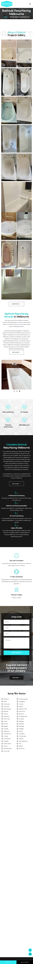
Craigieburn (22, 701)
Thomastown (7, 733)
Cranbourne (7, 703)
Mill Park (6, 710)
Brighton (6, 725)
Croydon (21, 703)
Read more (15, 677)
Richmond (6, 715)
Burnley (21, 745)
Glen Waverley (7, 708)
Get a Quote (25, 962)
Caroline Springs (23, 698)
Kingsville (6, 740)
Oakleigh (21, 728)
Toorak (5, 745)
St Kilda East (7, 738)
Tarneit (5, 720)
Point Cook (22, 710)
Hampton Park (23, 708)
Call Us (8, 962)
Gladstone (6, 730)
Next (29, 374)
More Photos (15, 304)
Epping (21, 706)
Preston (6, 713)
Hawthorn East (8, 748)
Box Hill (6, 723)
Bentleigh (21, 725)
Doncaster (6, 706)
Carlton (21, 730)
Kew (20, 743)
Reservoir (21, 713)
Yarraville (6, 728)
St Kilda (6, 735)
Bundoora (6, 698)
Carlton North (7, 743)
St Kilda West (22, 735)
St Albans (21, 718)
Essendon (21, 723)
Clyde (5, 701)
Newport (21, 738)
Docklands (22, 733)
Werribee (21, 720)
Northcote (22, 748)
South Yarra (7, 718)
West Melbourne (23, 740)
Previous (4, 374)
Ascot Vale (6, 750)
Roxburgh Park (23, 715)
